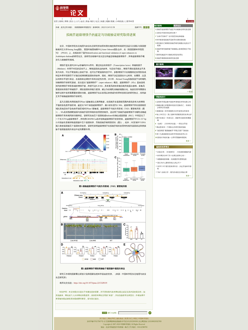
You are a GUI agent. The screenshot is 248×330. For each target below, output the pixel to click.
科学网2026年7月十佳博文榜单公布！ (171, 156)
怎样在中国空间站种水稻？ (166, 33)
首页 (56, 21)
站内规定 (183, 19)
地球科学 (103, 19)
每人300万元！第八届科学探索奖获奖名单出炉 (174, 114)
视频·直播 (110, 21)
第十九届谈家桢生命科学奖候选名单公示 (171, 134)
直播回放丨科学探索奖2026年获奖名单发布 (172, 111)
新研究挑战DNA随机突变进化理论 (169, 55)
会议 (82, 21)
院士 (72, 21)
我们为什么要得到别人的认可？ (169, 163)
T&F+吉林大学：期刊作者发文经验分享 (172, 172)
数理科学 (112, 19)
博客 (66, 21)
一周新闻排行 (159, 97)
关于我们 (102, 319)
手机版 (191, 19)
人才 (77, 21)
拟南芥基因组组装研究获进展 (167, 58)
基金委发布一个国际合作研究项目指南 (171, 127)
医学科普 (130, 21)
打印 (104, 313)
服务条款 (119, 319)
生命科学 (57, 19)
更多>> (188, 141)
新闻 (61, 21)
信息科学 (94, 19)
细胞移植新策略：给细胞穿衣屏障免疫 (172, 159)
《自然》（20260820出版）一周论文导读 (171, 124)
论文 (97, 21)
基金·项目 (90, 21)
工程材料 (85, 19)
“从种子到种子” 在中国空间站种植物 (170, 36)
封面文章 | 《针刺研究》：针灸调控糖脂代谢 (174, 152)
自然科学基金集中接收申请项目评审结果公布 (173, 102)
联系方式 (128, 319)
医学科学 (66, 19)
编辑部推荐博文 (162, 147)
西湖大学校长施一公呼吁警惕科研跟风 (172, 137)
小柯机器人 (120, 21)
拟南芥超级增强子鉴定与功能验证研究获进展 (173, 29)
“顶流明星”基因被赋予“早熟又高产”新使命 (172, 131)
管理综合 (121, 19)
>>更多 (190, 92)
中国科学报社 (143, 319)
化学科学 (76, 19)
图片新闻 (160, 64)
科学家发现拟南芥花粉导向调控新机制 (171, 40)
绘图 (102, 21)
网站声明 (111, 319)
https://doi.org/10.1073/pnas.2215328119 (90, 283)
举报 (135, 319)
